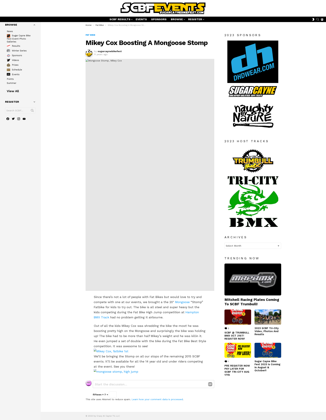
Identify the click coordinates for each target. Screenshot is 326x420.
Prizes (15, 65)
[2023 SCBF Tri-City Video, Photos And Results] (268, 317)
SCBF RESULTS (120, 19)
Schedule (16, 69)
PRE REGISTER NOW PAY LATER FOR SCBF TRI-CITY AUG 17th (237, 370)
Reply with (210, 384)
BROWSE (177, 19)
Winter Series (19, 50)
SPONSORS (159, 19)
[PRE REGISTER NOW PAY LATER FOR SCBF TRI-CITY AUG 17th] (237, 350)
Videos (15, 60)
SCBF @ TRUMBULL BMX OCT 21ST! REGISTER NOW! (236, 335)
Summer (11, 83)
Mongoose (182, 302)
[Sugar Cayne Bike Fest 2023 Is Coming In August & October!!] (268, 350)
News (10, 31)
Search (32, 111)
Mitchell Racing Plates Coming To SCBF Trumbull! (251, 301)
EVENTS (141, 19)
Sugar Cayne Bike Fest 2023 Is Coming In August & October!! (267, 366)
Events (15, 74)
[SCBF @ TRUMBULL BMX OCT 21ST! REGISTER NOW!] (237, 317)
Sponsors (16, 55)
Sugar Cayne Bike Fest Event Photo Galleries (19, 38)
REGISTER (195, 19)
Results (15, 46)
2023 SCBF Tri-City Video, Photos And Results (267, 331)
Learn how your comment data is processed (157, 399)
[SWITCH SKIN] (313, 19)
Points (10, 79)
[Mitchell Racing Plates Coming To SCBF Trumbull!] (252, 279)
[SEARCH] (317, 19)
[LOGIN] (322, 19)
